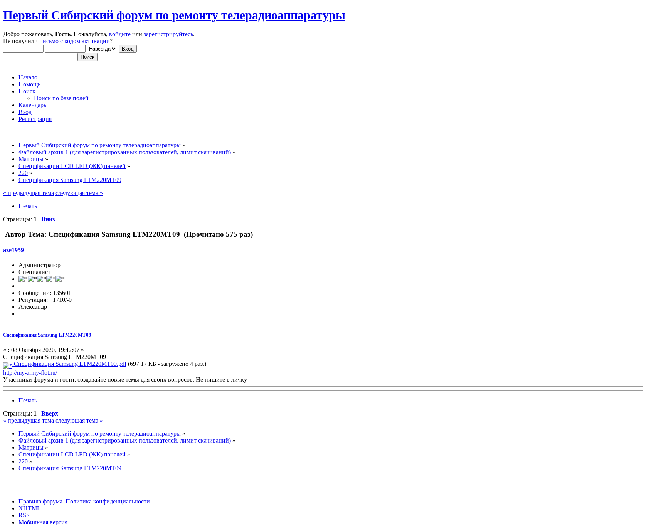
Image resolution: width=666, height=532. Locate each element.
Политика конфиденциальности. (107, 501)
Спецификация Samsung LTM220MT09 (47, 335)
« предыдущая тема (28, 193)
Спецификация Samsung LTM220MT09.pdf (69, 363)
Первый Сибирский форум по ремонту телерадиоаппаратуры (174, 15)
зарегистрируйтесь (168, 34)
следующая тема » (79, 193)
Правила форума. (41, 501)
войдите (120, 34)
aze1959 (13, 250)
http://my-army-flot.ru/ (30, 372)
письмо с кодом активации (74, 41)
